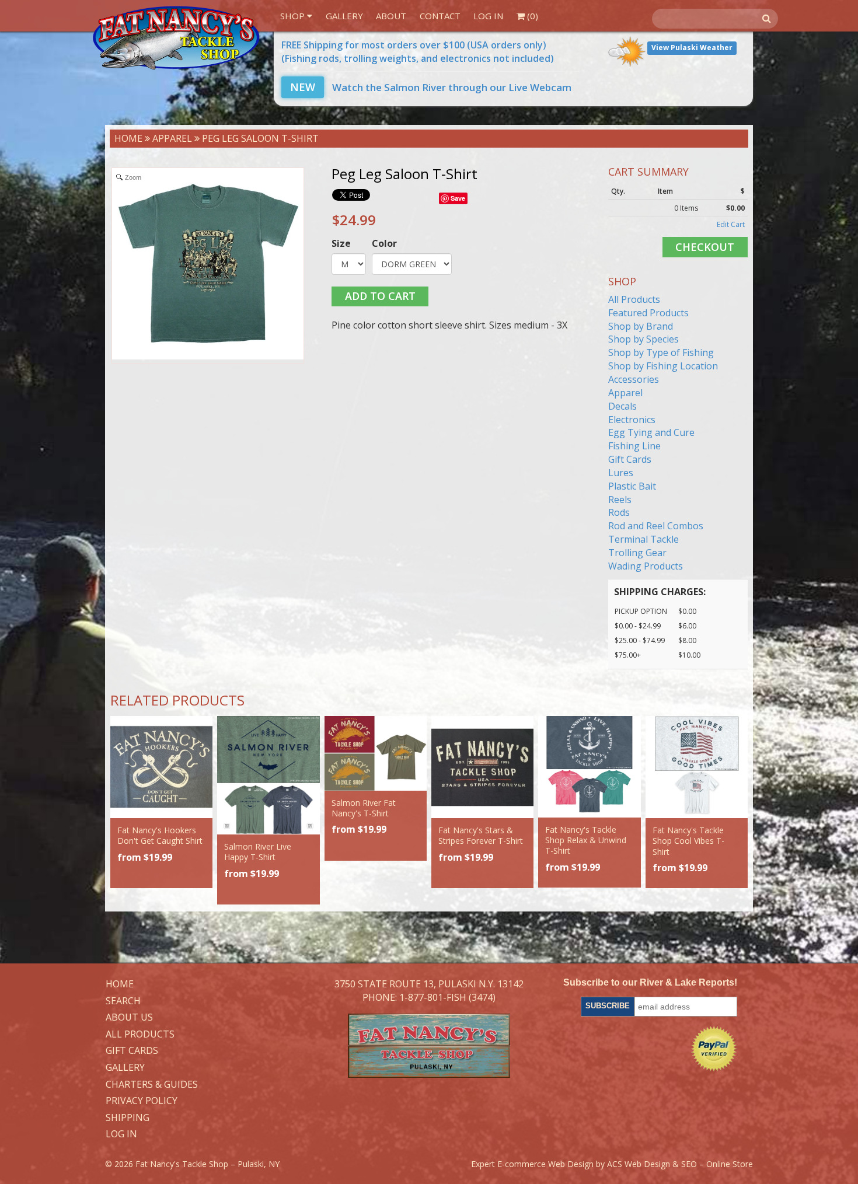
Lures (620, 472)
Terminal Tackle (643, 539)
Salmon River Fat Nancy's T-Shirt (364, 808)
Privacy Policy (141, 1101)
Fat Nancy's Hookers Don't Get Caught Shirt (160, 835)
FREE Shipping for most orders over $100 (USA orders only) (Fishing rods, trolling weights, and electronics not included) (417, 52)
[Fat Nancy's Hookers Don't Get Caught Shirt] (161, 767)
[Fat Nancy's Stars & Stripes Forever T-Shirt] (482, 767)
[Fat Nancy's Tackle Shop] (176, 38)
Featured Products (648, 312)
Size (341, 243)
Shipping (127, 1118)
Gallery (344, 16)
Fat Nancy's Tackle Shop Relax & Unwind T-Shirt (585, 840)
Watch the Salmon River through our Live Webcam (430, 87)
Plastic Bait (632, 486)
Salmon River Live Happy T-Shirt (257, 851)
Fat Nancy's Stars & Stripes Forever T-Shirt (480, 835)
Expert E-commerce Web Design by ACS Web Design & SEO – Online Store (612, 1163)
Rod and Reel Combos (655, 525)
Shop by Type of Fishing (661, 352)
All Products (634, 299)
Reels (620, 499)
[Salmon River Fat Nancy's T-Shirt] (376, 753)
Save (458, 198)
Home (128, 138)
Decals (622, 406)
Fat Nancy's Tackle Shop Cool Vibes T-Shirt (688, 841)
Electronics (631, 419)
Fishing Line (634, 445)
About (391, 16)
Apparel (172, 138)
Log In (488, 16)
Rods (619, 512)
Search (123, 1001)
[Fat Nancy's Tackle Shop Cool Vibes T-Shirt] (697, 767)
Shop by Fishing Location (663, 365)
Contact (440, 16)
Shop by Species (643, 339)
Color (384, 243)
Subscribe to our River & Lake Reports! (650, 982)
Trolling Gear (637, 552)
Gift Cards (629, 459)
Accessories (633, 379)
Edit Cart (731, 224)
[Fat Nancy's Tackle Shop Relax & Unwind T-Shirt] (589, 767)
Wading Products (645, 566)
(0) (531, 16)
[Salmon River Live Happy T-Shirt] (268, 775)
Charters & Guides (152, 1085)
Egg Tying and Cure (651, 432)
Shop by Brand (640, 326)
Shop (293, 16)
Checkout (704, 247)
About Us (129, 1017)
